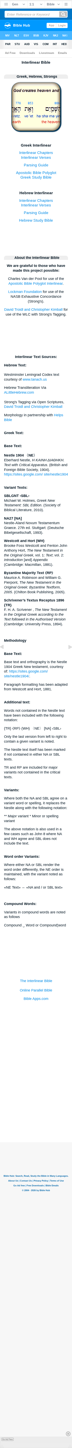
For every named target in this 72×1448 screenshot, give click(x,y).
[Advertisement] (36, 1108)
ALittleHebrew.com (19, 392)
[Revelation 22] (5, 656)
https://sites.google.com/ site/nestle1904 (36, 474)
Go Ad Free (7, 1439)
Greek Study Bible (36, 177)
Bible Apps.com (36, 999)
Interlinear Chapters (36, 152)
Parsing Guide (36, 165)
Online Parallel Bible (36, 990)
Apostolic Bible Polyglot (36, 172)
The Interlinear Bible (36, 981)
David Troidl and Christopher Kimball (33, 310)
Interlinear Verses (36, 157)
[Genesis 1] (67, 656)
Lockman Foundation (25, 292)
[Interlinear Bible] (36, 130)
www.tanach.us (35, 379)
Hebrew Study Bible (36, 220)
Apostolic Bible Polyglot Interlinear (35, 284)
